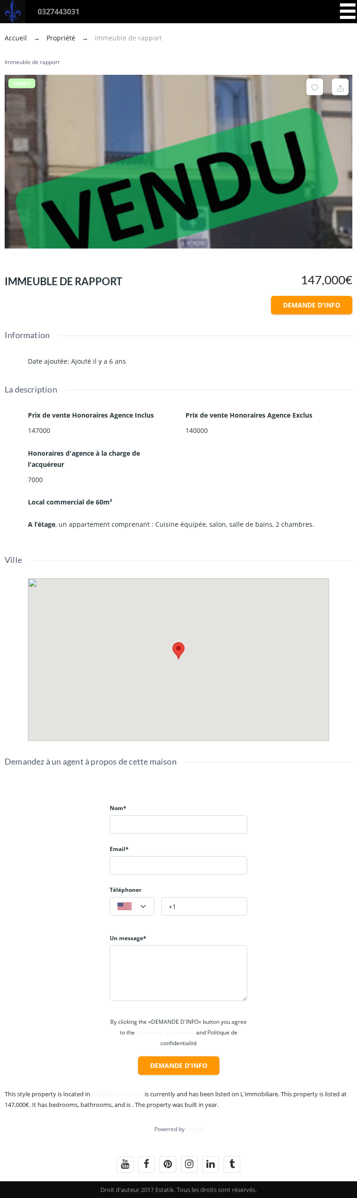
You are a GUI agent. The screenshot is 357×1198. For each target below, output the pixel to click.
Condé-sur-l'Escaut (117, 1094)
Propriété (60, 37)
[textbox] (132, 906)
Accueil (17, 37)
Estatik (194, 1129)
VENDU (22, 83)
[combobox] (132, 906)
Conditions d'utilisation (165, 1032)
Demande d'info (311, 305)
